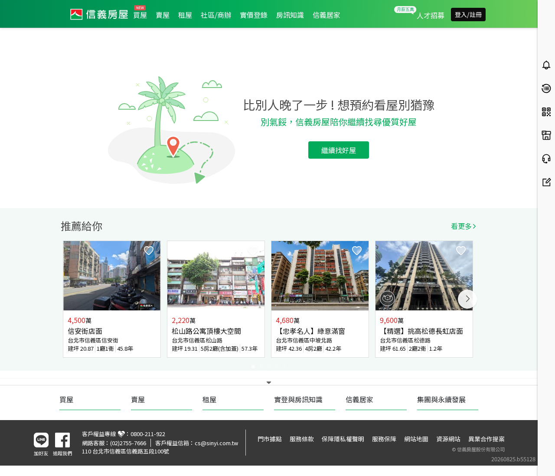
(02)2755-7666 (128, 443)
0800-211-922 (148, 434)
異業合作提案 (486, 438)
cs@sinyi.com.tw (216, 443)
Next (467, 299)
